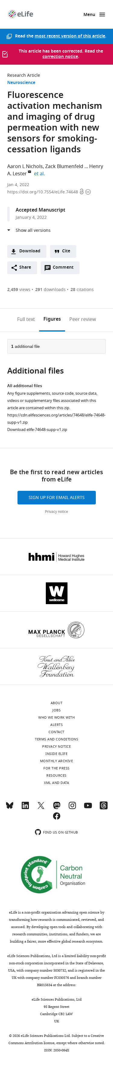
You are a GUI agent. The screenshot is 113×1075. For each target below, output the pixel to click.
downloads (50, 290)
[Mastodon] (56, 808)
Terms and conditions (56, 739)
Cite (66, 251)
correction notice (60, 56)
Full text (26, 319)
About (57, 703)
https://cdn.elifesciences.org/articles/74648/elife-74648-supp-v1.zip (56, 418)
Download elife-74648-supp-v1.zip (37, 429)
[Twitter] (41, 808)
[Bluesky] (9, 808)
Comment (65, 269)
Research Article (23, 75)
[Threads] (103, 808)
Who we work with (56, 717)
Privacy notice (56, 511)
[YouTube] (88, 808)
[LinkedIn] (25, 808)
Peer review (82, 319)
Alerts (56, 724)
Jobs (56, 710)
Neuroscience (21, 82)
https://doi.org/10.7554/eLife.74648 (43, 192)
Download (29, 251)
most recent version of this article (70, 36)
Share (25, 267)
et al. (40, 173)
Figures (52, 319)
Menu (89, 14)
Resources (56, 775)
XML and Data (56, 782)
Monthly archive (56, 761)
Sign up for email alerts (57, 497)
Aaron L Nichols (25, 166)
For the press (56, 768)
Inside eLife (56, 753)
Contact (56, 732)
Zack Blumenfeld (64, 166)
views (18, 290)
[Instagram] (72, 808)
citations (82, 290)
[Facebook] (56, 818)
